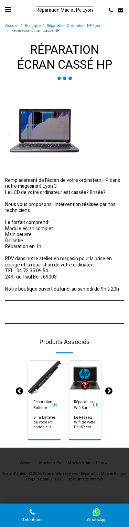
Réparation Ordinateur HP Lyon (74, 26)
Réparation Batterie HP (42, 405)
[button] (7, 9)
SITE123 (56, 479)
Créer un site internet (84, 479)
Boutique (33, 26)
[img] (44, 377)
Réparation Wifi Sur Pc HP (83, 405)
